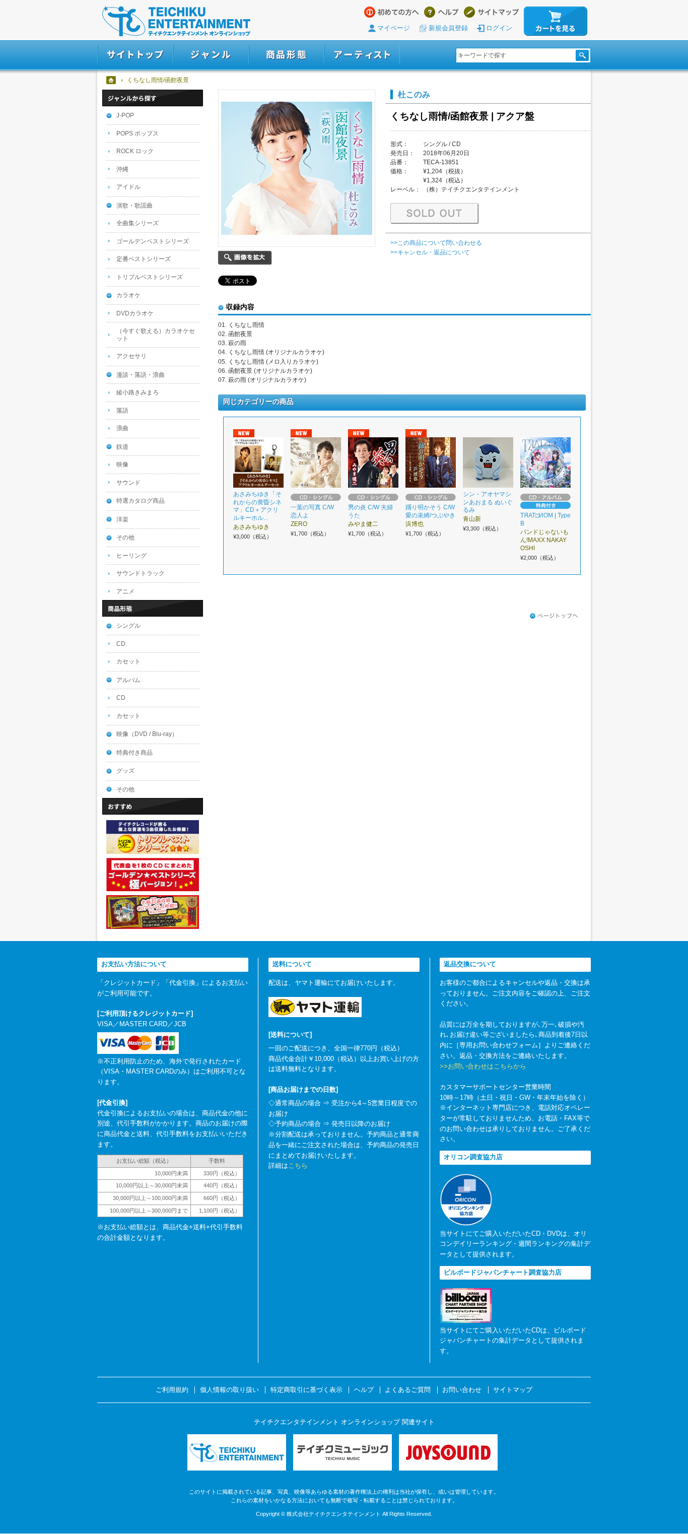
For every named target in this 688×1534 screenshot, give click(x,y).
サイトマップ (491, 12)
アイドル (128, 186)
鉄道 (122, 446)
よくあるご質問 (408, 1389)
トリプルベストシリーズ (149, 277)
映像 (122, 464)
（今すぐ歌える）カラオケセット (155, 334)
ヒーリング (131, 555)
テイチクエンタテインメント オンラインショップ (176, 21)
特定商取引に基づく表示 (306, 1389)
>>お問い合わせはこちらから (483, 1066)
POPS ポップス (137, 133)
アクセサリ (131, 356)
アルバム (128, 680)
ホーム (111, 80)
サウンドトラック (140, 573)
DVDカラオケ (135, 313)
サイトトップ (135, 54)
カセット (128, 661)
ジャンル (211, 54)
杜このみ (414, 94)
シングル (128, 625)
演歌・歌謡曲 (134, 205)
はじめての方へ (391, 12)
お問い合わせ (461, 1389)
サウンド (128, 482)
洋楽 (122, 519)
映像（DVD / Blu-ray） (147, 734)
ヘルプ (441, 12)
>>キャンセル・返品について (430, 252)
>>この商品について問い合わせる (436, 242)
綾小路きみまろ (137, 392)
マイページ (393, 28)
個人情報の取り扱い (229, 1389)
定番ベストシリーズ (143, 258)
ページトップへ (554, 616)
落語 (122, 410)
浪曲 (122, 428)
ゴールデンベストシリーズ (152, 241)
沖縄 (122, 169)
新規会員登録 (448, 28)
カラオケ (128, 295)
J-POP (125, 115)
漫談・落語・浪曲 (140, 374)
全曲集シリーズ (137, 223)
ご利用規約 (172, 1389)
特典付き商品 (134, 752)
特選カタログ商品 (140, 500)
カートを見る (555, 21)
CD (120, 643)
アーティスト (362, 54)
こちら (298, 1165)
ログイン (499, 28)
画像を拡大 (244, 257)
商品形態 (286, 54)
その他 (125, 537)
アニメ (125, 591)
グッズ (125, 770)
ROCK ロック (135, 151)
